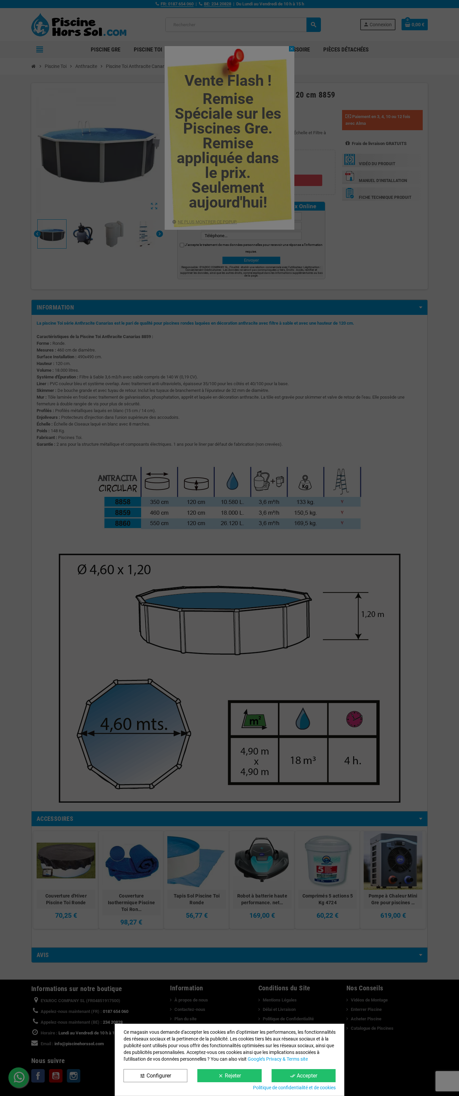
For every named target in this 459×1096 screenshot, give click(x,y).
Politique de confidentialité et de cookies (294, 1087)
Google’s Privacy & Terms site (278, 1059)
